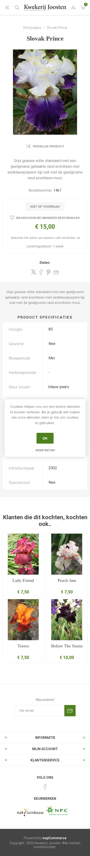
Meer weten (45, 450)
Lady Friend (23, 580)
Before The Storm (67, 646)
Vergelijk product (48, 146)
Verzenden (70, 710)
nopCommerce (54, 838)
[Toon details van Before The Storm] (66, 619)
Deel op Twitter (33, 272)
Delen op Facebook (41, 272)
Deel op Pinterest (48, 272)
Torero (23, 646)
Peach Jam (67, 580)
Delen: (45, 262)
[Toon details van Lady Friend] (23, 554)
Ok (45, 438)
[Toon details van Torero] (23, 619)
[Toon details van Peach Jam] (66, 554)
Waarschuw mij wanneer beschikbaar (48, 218)
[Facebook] (45, 787)
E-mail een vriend (56, 272)
